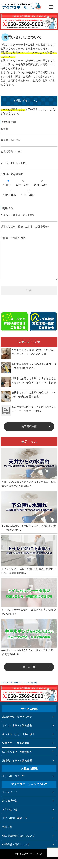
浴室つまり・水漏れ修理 (16, 743)
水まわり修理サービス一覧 (17, 716)
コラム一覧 (29, 667)
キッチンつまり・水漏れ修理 (18, 734)
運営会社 (7, 827)
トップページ (9, 792)
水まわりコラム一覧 (13, 776)
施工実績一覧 (29, 426)
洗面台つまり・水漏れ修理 (17, 751)
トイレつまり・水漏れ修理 (17, 725)
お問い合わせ (9, 809)
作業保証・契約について (16, 844)
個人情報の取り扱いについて (18, 835)
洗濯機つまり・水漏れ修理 (17, 760)
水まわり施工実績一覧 (14, 818)
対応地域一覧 (9, 800)
